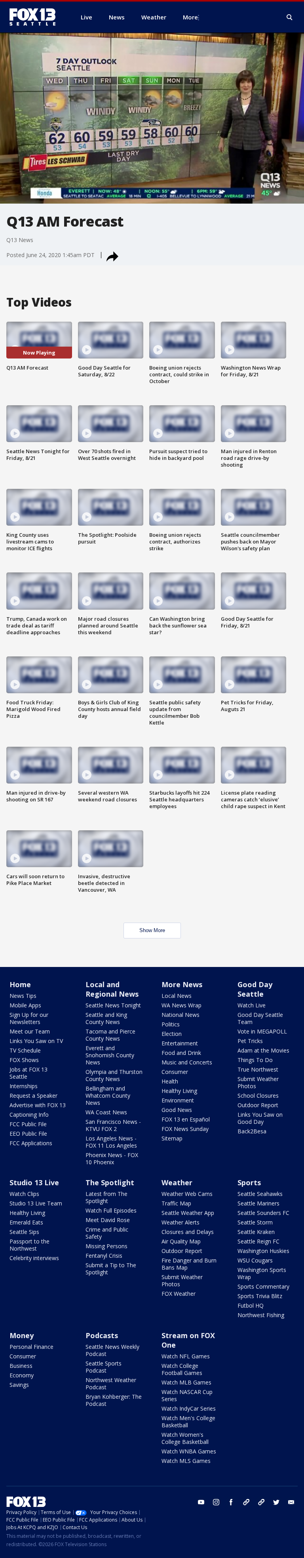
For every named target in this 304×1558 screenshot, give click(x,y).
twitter (276, 1502)
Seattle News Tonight (113, 1005)
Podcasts (102, 1335)
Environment (178, 1100)
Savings (19, 1384)
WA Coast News (106, 1112)
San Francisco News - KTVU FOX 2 (113, 1125)
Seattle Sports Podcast (104, 1367)
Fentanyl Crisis (104, 1255)
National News (181, 1014)
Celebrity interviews (34, 1258)
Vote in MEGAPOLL (262, 1031)
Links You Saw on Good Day (260, 1118)
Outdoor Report (258, 1105)
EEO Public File (28, 1133)
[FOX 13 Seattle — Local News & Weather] (36, 17)
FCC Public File (28, 1124)
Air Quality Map (181, 1241)
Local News (177, 995)
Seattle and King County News (106, 1018)
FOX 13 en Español (186, 1119)
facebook (231, 1502)
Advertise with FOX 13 (38, 1105)
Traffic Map (176, 1203)
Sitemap (172, 1138)
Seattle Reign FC (258, 1241)
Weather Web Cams (187, 1194)
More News (182, 984)
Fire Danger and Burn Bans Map (189, 1264)
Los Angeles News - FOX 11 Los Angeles (111, 1142)
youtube (201, 1502)
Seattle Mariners (258, 1203)
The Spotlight (110, 1182)
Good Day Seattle (255, 989)
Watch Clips (24, 1194)
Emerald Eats (26, 1222)
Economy (22, 1375)
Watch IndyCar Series (189, 1408)
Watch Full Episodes (111, 1210)
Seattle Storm (255, 1222)
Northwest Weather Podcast (111, 1383)
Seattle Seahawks (260, 1194)
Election (172, 1033)
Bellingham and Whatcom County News (108, 1095)
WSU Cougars (255, 1260)
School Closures (258, 1095)
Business (21, 1365)
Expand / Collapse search (289, 17)
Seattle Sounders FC (263, 1213)
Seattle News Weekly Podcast (112, 1350)
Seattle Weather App (188, 1213)
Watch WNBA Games (189, 1451)
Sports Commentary (263, 1286)
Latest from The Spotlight (106, 1197)
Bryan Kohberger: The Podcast (114, 1400)
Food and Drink (181, 1052)
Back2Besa (252, 1131)
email (291, 1502)
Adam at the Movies (263, 1050)
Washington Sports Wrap (262, 1273)
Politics (171, 1024)
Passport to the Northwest (29, 1245)
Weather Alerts (181, 1222)
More (190, 17)
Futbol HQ (251, 1305)
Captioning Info (29, 1114)
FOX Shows (24, 1060)
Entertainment (180, 1043)
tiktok (246, 1502)
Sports (249, 1182)
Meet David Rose (108, 1220)
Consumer (175, 1072)
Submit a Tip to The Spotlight (111, 1268)
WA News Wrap (181, 1005)
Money (22, 1335)
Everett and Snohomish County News (110, 1055)
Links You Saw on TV (36, 1041)
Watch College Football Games (182, 1369)
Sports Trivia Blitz (260, 1296)
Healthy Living (179, 1091)
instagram (216, 1502)
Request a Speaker (33, 1095)
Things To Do (255, 1060)
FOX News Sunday (185, 1129)
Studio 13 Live (34, 1182)
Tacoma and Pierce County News (110, 1035)
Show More (152, 930)
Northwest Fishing (261, 1315)
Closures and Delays (188, 1232)
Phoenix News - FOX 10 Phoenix (112, 1158)
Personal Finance (31, 1346)
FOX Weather (179, 1293)
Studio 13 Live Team (36, 1203)
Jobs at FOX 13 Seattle (29, 1073)
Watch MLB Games (186, 1382)
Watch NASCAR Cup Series (187, 1395)
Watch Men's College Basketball (188, 1421)
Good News (177, 1110)
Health (170, 1081)
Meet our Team (30, 1031)
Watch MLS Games (186, 1461)
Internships (24, 1086)
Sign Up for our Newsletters (29, 1018)
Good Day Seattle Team (260, 1018)
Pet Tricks (250, 1041)
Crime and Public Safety (107, 1233)
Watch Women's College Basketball (185, 1438)
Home (20, 984)
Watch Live (252, 1005)
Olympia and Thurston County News (114, 1075)
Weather (177, 1182)
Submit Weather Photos (258, 1082)
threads (261, 1502)
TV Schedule (25, 1050)
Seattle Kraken (256, 1232)
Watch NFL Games (186, 1356)
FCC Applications (31, 1143)
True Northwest (258, 1069)
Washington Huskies (263, 1251)
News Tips (23, 995)
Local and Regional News (112, 989)
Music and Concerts (187, 1062)
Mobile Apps (25, 1005)
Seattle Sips (24, 1232)
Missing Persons (106, 1246)
